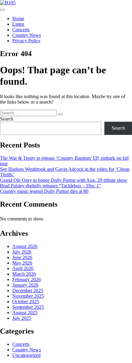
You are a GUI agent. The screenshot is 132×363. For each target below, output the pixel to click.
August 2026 (24, 246)
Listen (18, 24)
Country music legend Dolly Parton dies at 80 (44, 191)
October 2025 (25, 301)
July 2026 (21, 251)
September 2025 (28, 307)
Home (18, 18)
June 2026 (22, 257)
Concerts (20, 29)
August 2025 (24, 312)
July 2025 (21, 318)
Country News (26, 35)
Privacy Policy (26, 40)
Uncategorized (26, 355)
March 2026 (24, 274)
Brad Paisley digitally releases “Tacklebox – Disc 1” (50, 185)
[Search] (60, 114)
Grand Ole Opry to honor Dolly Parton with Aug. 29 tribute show (63, 180)
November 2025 (28, 296)
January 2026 (25, 285)
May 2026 (22, 263)
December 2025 (27, 290)
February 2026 (26, 279)
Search (6, 118)
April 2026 (22, 268)
